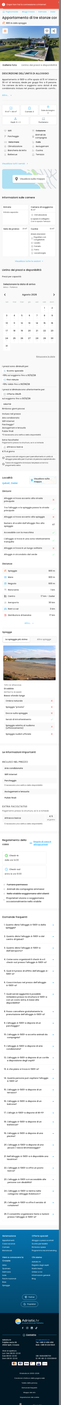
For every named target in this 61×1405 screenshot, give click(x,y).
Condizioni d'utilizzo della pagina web (29, 1378)
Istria (4, 1265)
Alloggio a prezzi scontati (43, 1240)
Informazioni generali (41, 1275)
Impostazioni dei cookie (29, 1397)
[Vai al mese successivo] (53, 295)
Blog (34, 1278)
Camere (5, 1247)
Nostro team (37, 1268)
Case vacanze (8, 1244)
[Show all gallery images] (5, 31)
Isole (4, 1275)
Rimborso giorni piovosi (13, 408)
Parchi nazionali (9, 1278)
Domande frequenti (29, 1388)
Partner (31, 1297)
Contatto (31, 1334)
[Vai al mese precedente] (5, 295)
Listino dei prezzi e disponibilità (39, 65)
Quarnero (6, 1268)
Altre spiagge (44, 639)
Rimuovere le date (45, 356)
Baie (4, 1282)
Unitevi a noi (37, 1272)
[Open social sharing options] (54, 31)
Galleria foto (9, 65)
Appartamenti (8, 1240)
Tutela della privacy (29, 1383)
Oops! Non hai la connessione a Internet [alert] (26, 4)
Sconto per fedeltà (40, 1244)
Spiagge (6, 1285)
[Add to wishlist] (47, 31)
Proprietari (31, 1304)
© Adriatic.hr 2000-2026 (29, 1373)
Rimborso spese (39, 1247)
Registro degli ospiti (40, 1265)
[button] (29, 43)
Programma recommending (44, 1250)
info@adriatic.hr (43, 1340)
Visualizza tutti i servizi (13, 163)
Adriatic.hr (36, 1262)
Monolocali (7, 1250)
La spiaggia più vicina (16, 639)
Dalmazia (6, 1272)
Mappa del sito (29, 1392)
